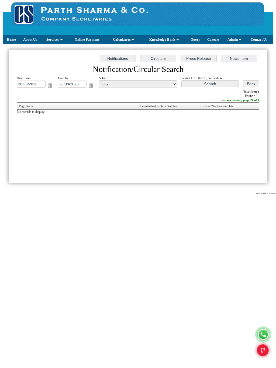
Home (11, 39)
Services (53, 39)
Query (195, 39)
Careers (213, 39)
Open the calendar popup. (50, 85)
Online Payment (87, 39)
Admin (233, 39)
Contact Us (259, 39)
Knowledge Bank (162, 39)
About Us (30, 39)
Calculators (122, 39)
